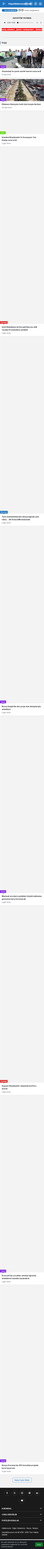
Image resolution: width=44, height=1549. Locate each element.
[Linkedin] (37, 1493)
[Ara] (26, 4)
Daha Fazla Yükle (22, 1480)
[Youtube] (22, 1500)
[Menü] (4, 3)
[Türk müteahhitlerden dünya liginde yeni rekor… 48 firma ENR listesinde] (22, 432)
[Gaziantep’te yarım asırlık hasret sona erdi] (22, 61)
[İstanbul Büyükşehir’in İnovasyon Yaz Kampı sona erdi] (22, 129)
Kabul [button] (39, 1544)
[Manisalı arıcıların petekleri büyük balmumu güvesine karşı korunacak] (22, 811)
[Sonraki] (22, 10)
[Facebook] (7, 1493)
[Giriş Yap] (36, 4)
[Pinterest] (29, 1493)
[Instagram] (22, 1493)
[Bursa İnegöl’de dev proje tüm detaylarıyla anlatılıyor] (22, 621)
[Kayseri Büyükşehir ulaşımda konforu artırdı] (22, 1001)
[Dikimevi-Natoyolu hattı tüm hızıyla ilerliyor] (22, 94)
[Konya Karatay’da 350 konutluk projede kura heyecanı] (22, 1380)
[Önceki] (19, 10)
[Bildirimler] (40, 4)
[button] (31, 4)
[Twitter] (14, 1493)
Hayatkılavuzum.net (19, 3)
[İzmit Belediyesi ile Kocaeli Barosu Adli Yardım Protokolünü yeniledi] (22, 242)
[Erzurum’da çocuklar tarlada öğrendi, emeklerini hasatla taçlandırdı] (22, 1190)
